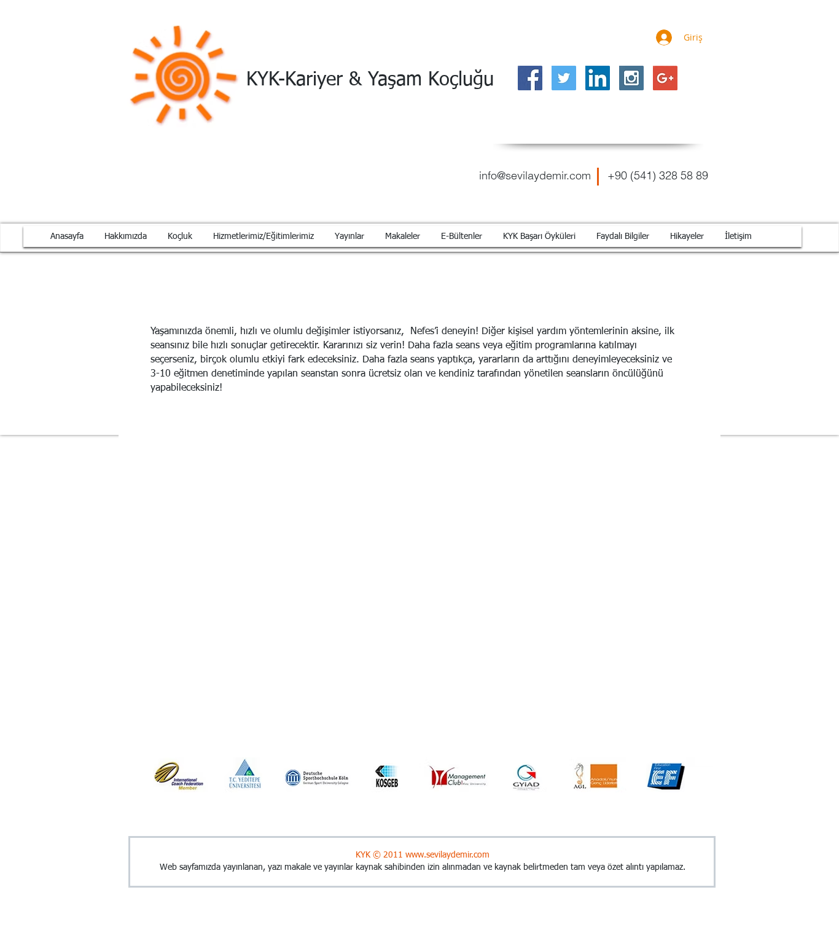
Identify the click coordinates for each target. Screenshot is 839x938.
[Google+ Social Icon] (665, 78)
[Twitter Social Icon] (564, 78)
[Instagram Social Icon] (631, 78)
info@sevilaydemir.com (535, 175)
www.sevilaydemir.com (447, 855)
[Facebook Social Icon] (530, 78)
